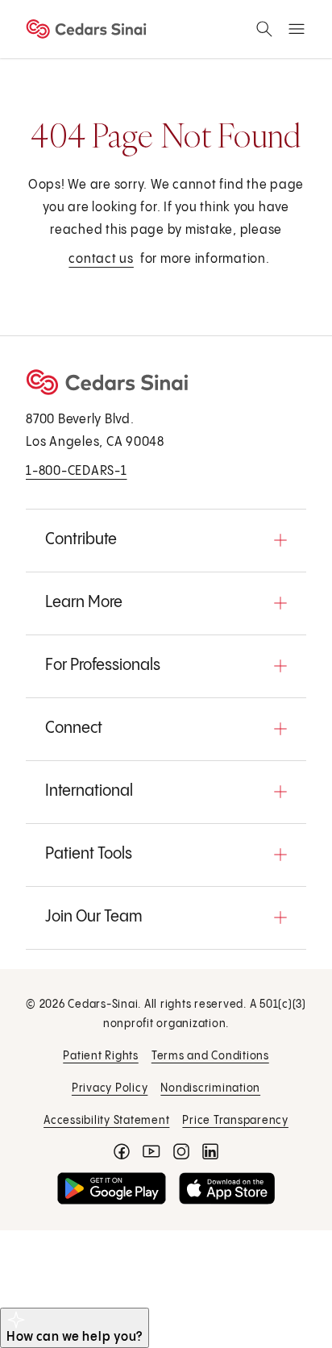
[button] (166, 540)
